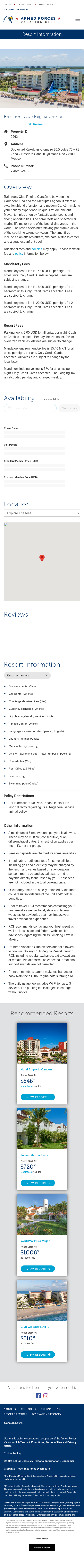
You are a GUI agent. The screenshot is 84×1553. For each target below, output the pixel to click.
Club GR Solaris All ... (35, 1327)
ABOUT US (10, 1409)
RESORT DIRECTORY (15, 1414)
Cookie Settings (42, 1538)
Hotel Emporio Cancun (36, 1069)
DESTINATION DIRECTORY (46, 1414)
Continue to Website (42, 1547)
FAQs (58, 1409)
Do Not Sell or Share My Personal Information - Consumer (39, 1461)
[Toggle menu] (78, 21)
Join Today (25, 4)
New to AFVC (46, 4)
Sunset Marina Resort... (36, 1155)
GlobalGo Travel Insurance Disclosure (27, 1468)
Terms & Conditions (32, 1442)
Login (7, 4)
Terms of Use (54, 1442)
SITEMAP (46, 1409)
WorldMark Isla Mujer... (36, 1241)
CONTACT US (28, 1409)
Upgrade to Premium (16, 9)
